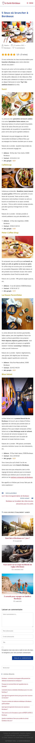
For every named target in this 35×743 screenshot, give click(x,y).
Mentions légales (25, 733)
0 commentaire (20, 48)
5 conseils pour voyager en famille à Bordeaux (17, 597)
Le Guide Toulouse (7, 737)
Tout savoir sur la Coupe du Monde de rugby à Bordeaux (17, 566)
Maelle (6, 45)
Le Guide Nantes (19, 737)
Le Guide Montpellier (23, 735)
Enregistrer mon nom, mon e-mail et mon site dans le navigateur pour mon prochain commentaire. (17, 651)
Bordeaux (7, 48)
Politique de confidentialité (11, 733)
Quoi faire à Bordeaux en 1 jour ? (17, 538)
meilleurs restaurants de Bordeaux (22, 477)
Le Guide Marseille (10, 735)
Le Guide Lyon (29, 737)
